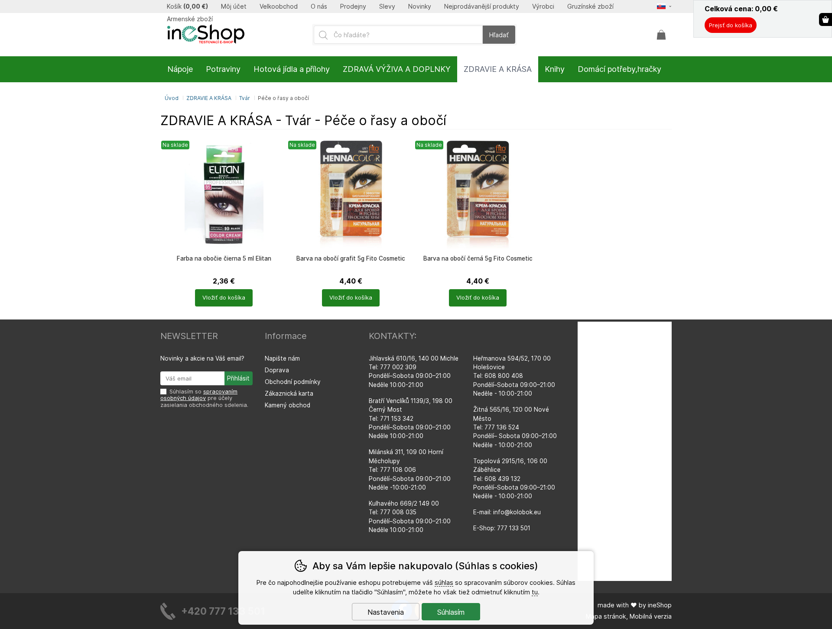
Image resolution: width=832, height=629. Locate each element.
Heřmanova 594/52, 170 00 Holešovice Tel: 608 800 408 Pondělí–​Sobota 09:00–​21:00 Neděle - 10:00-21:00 (514, 376)
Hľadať (499, 35)
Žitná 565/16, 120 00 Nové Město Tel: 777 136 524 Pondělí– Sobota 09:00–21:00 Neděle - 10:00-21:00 (515, 427)
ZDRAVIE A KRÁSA (208, 98)
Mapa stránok (606, 616)
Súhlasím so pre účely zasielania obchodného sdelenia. (204, 398)
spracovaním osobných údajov (198, 394)
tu (535, 592)
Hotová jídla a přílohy (292, 69)
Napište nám (282, 358)
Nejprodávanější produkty (481, 6)
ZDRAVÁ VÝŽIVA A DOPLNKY (397, 69)
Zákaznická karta (289, 393)
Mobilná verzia (651, 616)
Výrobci (543, 6)
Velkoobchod (279, 6)
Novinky (419, 6)
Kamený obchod (287, 405)
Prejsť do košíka (730, 25)
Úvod (172, 98)
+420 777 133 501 (223, 611)
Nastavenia (385, 612)
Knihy (555, 69)
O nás (319, 6)
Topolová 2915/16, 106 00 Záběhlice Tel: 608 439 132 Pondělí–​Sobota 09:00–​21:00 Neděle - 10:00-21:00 (514, 479)
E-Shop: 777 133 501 (501, 528)
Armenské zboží (190, 19)
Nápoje (180, 69)
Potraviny (223, 69)
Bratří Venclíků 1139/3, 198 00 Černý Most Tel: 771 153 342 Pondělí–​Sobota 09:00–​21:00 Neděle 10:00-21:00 (410, 418)
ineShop (660, 605)
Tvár (244, 98)
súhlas (444, 582)
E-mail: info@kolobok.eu (507, 512)
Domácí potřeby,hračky (619, 69)
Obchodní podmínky (293, 381)
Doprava (277, 370)
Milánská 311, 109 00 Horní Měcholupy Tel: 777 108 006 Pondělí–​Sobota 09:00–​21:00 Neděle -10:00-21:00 (410, 469)
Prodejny (353, 6)
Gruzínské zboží (590, 6)
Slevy (387, 6)
